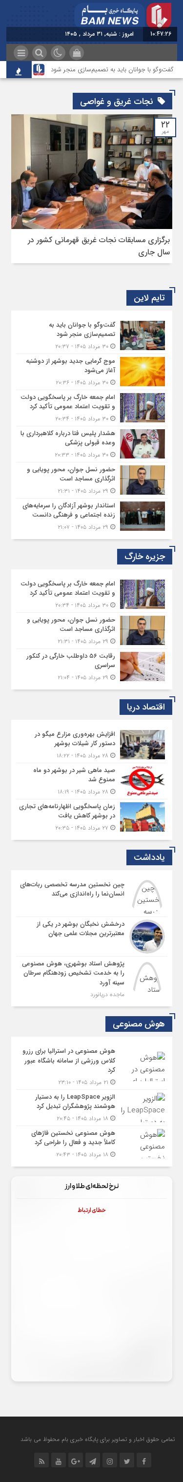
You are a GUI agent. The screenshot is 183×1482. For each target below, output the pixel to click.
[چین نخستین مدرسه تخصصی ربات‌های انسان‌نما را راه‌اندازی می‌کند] (91, 897)
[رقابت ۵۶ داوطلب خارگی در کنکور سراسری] (91, 665)
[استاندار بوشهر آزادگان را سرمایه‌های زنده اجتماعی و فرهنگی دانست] (91, 515)
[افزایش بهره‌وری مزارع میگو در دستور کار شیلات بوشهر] (91, 745)
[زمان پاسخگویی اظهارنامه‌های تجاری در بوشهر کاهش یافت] (91, 816)
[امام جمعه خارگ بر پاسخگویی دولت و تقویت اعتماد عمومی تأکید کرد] (91, 408)
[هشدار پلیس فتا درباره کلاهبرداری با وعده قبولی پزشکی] (91, 444)
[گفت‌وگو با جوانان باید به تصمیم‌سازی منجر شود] (91, 336)
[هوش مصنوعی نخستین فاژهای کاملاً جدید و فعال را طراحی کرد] (91, 1142)
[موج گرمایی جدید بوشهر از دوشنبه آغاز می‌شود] (91, 372)
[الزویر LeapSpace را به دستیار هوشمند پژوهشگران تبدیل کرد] (91, 1108)
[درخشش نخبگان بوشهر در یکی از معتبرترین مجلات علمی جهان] (91, 936)
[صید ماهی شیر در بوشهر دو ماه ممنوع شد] (91, 781)
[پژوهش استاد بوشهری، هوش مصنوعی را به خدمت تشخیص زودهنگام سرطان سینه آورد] (91, 978)
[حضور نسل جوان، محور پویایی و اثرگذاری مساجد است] (91, 480)
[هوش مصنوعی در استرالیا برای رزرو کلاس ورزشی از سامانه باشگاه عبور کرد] (91, 1066)
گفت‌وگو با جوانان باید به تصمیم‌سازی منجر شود (112, 69)
